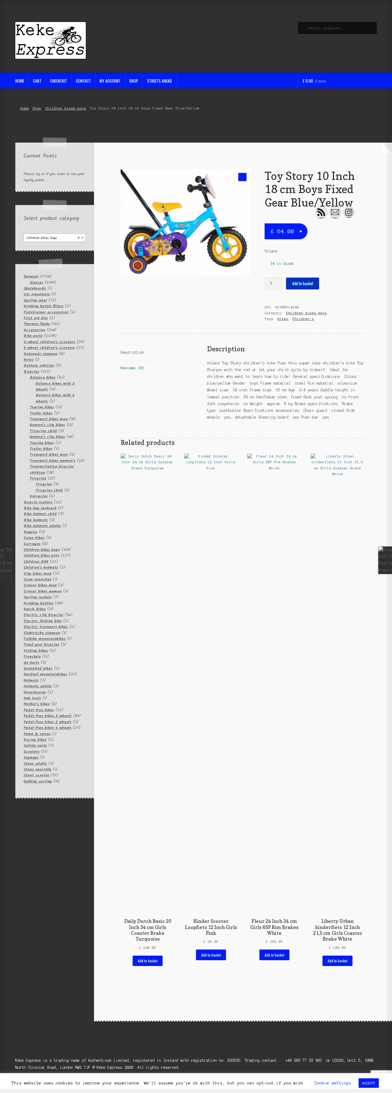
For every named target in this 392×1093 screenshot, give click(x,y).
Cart (37, 81)
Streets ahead (159, 81)
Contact (83, 81)
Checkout (58, 81)
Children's (303, 319)
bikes (282, 319)
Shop (133, 81)
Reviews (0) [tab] (132, 368)
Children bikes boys (65, 108)
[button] (242, 177)
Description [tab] (132, 352)
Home (19, 81)
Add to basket (302, 283)
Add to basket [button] (147, 960)
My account (110, 81)
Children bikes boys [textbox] (52, 238)
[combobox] (55, 237)
